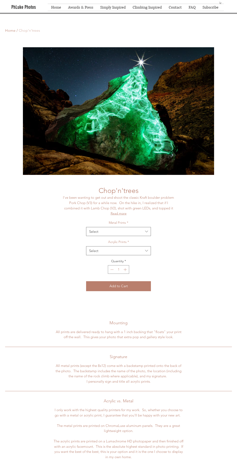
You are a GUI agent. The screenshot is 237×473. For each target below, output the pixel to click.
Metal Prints (118, 223)
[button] (220, 3)
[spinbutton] (118, 269)
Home (10, 30)
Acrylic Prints (118, 242)
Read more (119, 213)
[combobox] (118, 231)
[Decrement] (111, 269)
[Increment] (125, 269)
